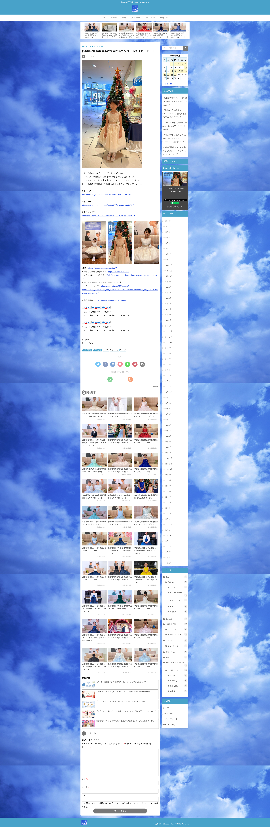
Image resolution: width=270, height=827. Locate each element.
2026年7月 (166, 226)
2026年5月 (166, 237)
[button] (185, 48)
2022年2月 (166, 513)
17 (179, 71)
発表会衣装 (98, 350)
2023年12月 (167, 392)
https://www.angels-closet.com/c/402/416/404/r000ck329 (105, 194)
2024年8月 (166, 353)
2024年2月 (166, 381)
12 (186, 68)
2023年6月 (166, 425)
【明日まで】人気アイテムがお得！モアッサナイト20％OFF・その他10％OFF (174, 138)
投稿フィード (168, 714)
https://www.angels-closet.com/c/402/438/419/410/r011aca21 (107, 216)
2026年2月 (166, 254)
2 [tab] (135, 40)
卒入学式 (178, 681)
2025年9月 (166, 282)
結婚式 (178, 691)
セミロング (115, 350)
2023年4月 (166, 436)
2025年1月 (166, 326)
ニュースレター (177, 646)
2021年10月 (167, 535)
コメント (87, 747)
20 (165, 75)
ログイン (166, 708)
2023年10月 (167, 403)
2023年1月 (166, 453)
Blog (176, 577)
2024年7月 (166, 359)
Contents (176, 619)
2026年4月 (166, 243)
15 (172, 71)
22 (172, 75)
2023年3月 (166, 442)
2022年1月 (166, 519)
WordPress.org (168, 725)
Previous (82, 30)
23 (175, 75)
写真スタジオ (176, 652)
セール (178, 607)
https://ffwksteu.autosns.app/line (101, 268)
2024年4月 (166, 375)
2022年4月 (166, 502)
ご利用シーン (177, 670)
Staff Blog (177, 582)
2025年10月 (167, 276)
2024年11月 (167, 337)
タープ (124, 350)
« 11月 (165, 84)
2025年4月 (166, 309)
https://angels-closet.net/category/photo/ (112, 300)
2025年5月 (166, 304)
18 (182, 71)
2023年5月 (166, 431)
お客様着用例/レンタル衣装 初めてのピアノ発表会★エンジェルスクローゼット (174, 150)
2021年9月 (166, 541)
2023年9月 (166, 408)
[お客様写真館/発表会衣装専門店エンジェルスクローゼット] (112, 364)
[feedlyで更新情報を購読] (110, 379)
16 (175, 71)
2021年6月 (166, 558)
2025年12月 (167, 265)
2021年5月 (166, 563)
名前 (85, 779)
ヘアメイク (177, 629)
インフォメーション (178, 593)
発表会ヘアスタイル (177, 634)
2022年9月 (166, 475)
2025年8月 (166, 287)
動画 (176, 657)
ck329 (107, 350)
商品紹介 (178, 612)
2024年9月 (166, 348)
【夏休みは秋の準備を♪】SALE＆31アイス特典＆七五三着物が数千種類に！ (174, 113)
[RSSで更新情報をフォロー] (130, 379)
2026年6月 (166, 232)
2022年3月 (166, 508)
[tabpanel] (92, 30)
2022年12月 (167, 458)
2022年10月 (167, 469)
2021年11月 (167, 530)
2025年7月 (166, 293)
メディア (176, 641)
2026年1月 (166, 260)
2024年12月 (167, 331)
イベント (178, 587)
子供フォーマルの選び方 (176, 664)
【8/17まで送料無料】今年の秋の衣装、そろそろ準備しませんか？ (174, 101)
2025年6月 (166, 298)
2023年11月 (167, 398)
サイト (84, 795)
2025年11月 (167, 271)
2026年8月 (166, 221)
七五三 (178, 675)
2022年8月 (166, 480)
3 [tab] (138, 40)
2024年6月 (166, 364)
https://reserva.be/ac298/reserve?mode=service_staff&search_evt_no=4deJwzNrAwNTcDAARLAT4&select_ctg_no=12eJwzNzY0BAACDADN (120, 289)
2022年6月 (166, 491)
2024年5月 (166, 370)
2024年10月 (167, 342)
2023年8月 (166, 414)
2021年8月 (166, 546)
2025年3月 (166, 315)
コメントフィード (170, 719)
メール (86, 787)
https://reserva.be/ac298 (118, 272)
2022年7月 (166, 486)
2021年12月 (167, 524)
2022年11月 (167, 464)
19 (186, 71)
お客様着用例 (88, 350)
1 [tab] (132, 40)
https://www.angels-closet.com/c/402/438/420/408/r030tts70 (107, 205)
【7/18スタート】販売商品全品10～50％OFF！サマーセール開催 (175, 126)
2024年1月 (166, 386)
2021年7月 (166, 552)
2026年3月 (166, 249)
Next (188, 30)
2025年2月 (166, 320)
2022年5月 (166, 497)
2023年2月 (166, 447)
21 (168, 75)
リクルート (179, 600)
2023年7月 (166, 420)
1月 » (172, 84)
